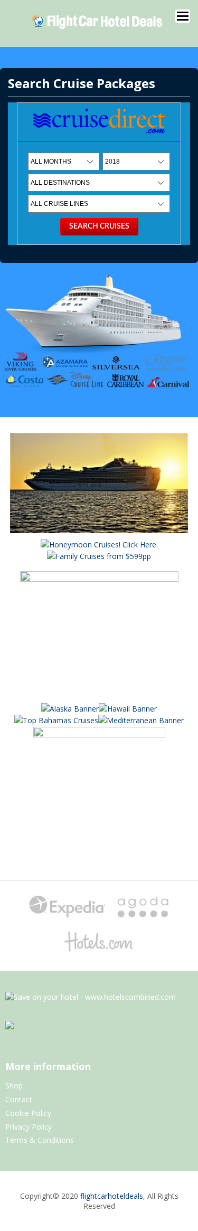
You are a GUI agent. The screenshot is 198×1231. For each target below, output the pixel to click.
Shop (14, 1086)
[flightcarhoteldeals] (97, 29)
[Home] (99, 135)
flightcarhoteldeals (111, 1196)
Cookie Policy (28, 1113)
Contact (18, 1099)
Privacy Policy (28, 1127)
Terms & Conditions (39, 1140)
